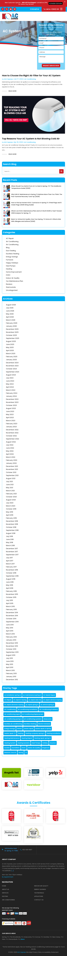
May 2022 (10, 451)
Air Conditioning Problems (48, 709)
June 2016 (10, 582)
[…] (12, 871)
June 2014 (10, 625)
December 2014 (12, 612)
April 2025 (10, 350)
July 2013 (9, 658)
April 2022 (10, 454)
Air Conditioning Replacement (32, 714)
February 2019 (11, 518)
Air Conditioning (30, 79)
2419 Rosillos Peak (11, 848)
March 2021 (10, 491)
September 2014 (12, 622)
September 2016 (12, 576)
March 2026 (10, 320)
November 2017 (12, 551)
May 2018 (9, 542)
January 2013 (11, 676)
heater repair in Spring (43, 729)
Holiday (45, 743)
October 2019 (11, 509)
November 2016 (12, 570)
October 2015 (11, 597)
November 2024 (12, 366)
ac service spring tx (47, 705)
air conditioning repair (12, 714)
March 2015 (10, 606)
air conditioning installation (27, 709)
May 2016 (9, 585)
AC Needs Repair (49, 695)
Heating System (10, 743)
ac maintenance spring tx (32, 695)
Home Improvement (14, 272)
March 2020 (10, 506)
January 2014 (11, 640)
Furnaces (9, 260)
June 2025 (10, 344)
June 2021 (10, 484)
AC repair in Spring (19, 700)
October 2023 (11, 405)
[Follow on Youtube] (10, 9)
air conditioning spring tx (13, 719)
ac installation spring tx (12, 695)
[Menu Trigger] (61, 9)
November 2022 (12, 433)
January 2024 (11, 396)
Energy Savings (12, 257)
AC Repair (10, 238)
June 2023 (10, 411)
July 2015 (9, 600)
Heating (9, 269)
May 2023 (10, 414)
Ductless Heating (12, 254)
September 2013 (12, 652)
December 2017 (12, 548)
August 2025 (11, 341)
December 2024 (12, 363)
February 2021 (11, 494)
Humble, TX (47, 937)
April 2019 (9, 515)
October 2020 (11, 497)
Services (5, 893)
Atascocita (48, 719)
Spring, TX (5, 937)
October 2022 (11, 436)
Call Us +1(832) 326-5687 (55, 9)
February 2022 (11, 460)
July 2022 (9, 445)
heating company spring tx (35, 733)
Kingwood (45, 748)
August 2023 (11, 408)
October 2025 (11, 335)
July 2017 (9, 558)
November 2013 (12, 646)
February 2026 (11, 323)
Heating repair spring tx (42, 738)
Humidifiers (16, 748)
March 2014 (10, 634)
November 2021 (12, 469)
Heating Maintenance (12, 738)
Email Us (35, 9)
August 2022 (11, 442)
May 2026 (10, 314)
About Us (5, 889)
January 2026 (11, 326)
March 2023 (10, 420)
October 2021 (11, 472)
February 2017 (11, 567)
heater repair (28, 729)
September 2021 (12, 475)
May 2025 (10, 347)
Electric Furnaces (44, 724)
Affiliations (38, 896)
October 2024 (11, 369)
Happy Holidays (12, 263)
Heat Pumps (10, 266)
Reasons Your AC (10, 752)
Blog (7, 247)
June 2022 (10, 448)
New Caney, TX (57, 937)
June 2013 (10, 661)
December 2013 (12, 643)
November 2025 (12, 332)
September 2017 (12, 555)
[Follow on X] (6, 9)
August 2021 (10, 478)
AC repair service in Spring (52, 700)
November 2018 (12, 524)
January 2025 (11, 360)
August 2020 (11, 500)
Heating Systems (24, 743)
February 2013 (11, 673)
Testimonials (39, 893)
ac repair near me (35, 700)
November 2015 (12, 594)
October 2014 (11, 619)
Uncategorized (11, 290)
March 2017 (10, 564)
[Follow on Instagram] (14, 9)
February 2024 (11, 393)
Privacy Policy (37, 952)
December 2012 (12, 679)
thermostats (11, 287)
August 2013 (10, 655)
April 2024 (10, 387)
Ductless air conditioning (13, 724)
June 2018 (10, 539)
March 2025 (10, 353)
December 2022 (12, 430)
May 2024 (10, 384)
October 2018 (11, 527)
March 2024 (10, 390)
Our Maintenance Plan (14, 281)
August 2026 (11, 305)
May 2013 (9, 664)
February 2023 (11, 423)
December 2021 (12, 466)
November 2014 (12, 615)
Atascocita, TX (29, 937)
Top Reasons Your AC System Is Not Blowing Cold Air (31, 138)
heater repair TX (10, 733)
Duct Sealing (11, 251)
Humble (7, 748)
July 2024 (9, 378)
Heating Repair (27, 738)
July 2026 (9, 308)
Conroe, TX (38, 937)
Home (4, 886)
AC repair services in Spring (14, 705)
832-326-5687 (27, 850)
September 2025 (12, 338)
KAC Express (8, 79)
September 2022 (12, 439)
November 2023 (12, 402)
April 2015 (9, 603)
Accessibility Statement (50, 952)
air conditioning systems (33, 719)
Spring (20, 752)
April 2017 (9, 561)
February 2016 (11, 591)
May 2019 (9, 512)
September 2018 (12, 530)
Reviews (9, 284)
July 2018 (9, 536)
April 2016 (9, 588)
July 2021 (9, 481)
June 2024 (10, 381)
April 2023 (10, 417)
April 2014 (9, 631)
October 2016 (11, 573)
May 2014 (9, 628)
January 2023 (11, 427)
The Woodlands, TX (16, 937)
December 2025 (12, 329)
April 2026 (10, 317)
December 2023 (12, 399)
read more (12, 91)
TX (26, 752)
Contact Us (38, 900)
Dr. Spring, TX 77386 (11, 851)
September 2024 (12, 372)
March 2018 (10, 545)
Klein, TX (5, 939)
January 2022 (11, 463)
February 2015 (11, 609)
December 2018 (12, 521)
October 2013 (11, 649)
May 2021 (9, 487)
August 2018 (10, 533)
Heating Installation (54, 733)
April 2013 (9, 667)
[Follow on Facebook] (2, 9)
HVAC (8, 275)
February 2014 (11, 637)
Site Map (29, 952)
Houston (53, 743)
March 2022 (10, 457)
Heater (19, 729)
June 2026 (10, 311)
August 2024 (11, 375)
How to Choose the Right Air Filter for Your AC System (31, 75)
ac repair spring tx (32, 705)
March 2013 (10, 670)
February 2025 (11, 356)
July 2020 (9, 503)
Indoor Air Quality (12, 278)
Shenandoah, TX (14, 939)
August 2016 (10, 579)
